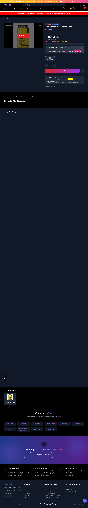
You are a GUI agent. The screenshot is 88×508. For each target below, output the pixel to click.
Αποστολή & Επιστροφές (52, 491)
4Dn (51, 33)
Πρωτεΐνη (27, 487)
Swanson (23, 423)
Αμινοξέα (22, 9)
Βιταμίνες (29, 9)
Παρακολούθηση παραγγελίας (53, 495)
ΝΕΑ (61, 9)
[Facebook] (5, 496)
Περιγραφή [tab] (7, 96)
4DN (17, 18)
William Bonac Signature (22, 429)
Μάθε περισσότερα (50, 48)
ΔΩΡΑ (71, 9)
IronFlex (37, 423)
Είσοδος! (63, 13)
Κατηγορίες (48, 9)
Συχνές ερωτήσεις (50, 489)
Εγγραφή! (68, 13)
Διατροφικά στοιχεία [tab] (18, 96)
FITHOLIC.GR (8, 5)
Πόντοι (66, 9)
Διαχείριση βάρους (38, 9)
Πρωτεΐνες (6, 9)
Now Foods (10, 423)
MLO (10, 429)
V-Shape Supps (50, 423)
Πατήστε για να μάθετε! (62, 41)
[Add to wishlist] (82, 71)
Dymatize (51, 429)
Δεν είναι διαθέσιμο (62, 71)
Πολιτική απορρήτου (72, 504)
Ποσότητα (47, 63)
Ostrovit (64, 423)
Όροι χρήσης (81, 504)
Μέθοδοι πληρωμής (50, 493)
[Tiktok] (11, 496)
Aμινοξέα (12, 18)
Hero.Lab (37, 429)
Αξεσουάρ (27, 497)
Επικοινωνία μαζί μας (51, 487)
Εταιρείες (55, 9)
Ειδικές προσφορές (79, 9)
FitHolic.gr (6, 18)
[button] (5, 376)
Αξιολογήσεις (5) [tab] (29, 96)
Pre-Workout (15, 9)
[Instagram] (8, 496)
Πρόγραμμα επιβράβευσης (52, 497)
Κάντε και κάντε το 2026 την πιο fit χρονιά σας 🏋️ (64, 1)
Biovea (78, 423)
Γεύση (46, 55)
